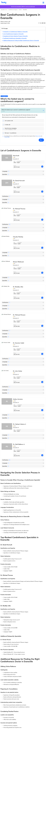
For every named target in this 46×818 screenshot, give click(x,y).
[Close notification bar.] (44, 6)
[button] (23, 110)
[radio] (23, 120)
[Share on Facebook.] (39, 23)
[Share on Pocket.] (44, 23)
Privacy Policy (6, 137)
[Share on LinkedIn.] (41, 23)
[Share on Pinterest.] (43, 23)
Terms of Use (38, 136)
